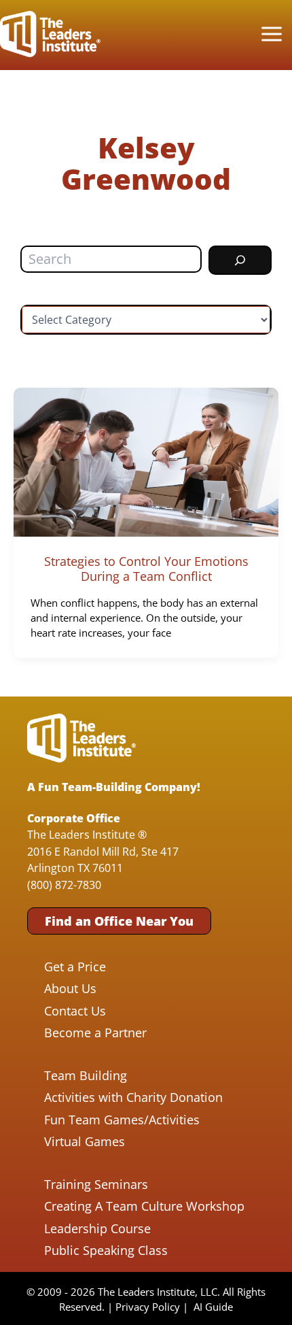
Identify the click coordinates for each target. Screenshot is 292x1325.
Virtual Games (84, 1141)
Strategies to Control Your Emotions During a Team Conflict (146, 568)
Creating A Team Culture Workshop (144, 1206)
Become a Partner (95, 1032)
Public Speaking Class (106, 1250)
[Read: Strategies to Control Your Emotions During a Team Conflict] (146, 461)
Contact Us (75, 1011)
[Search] (240, 260)
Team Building (85, 1075)
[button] (119, 921)
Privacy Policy (147, 1306)
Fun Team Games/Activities (122, 1119)
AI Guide (213, 1306)
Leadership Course (97, 1228)
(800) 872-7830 (64, 884)
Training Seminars (96, 1184)
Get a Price (75, 966)
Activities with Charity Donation (133, 1097)
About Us (70, 988)
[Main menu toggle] (271, 34)
